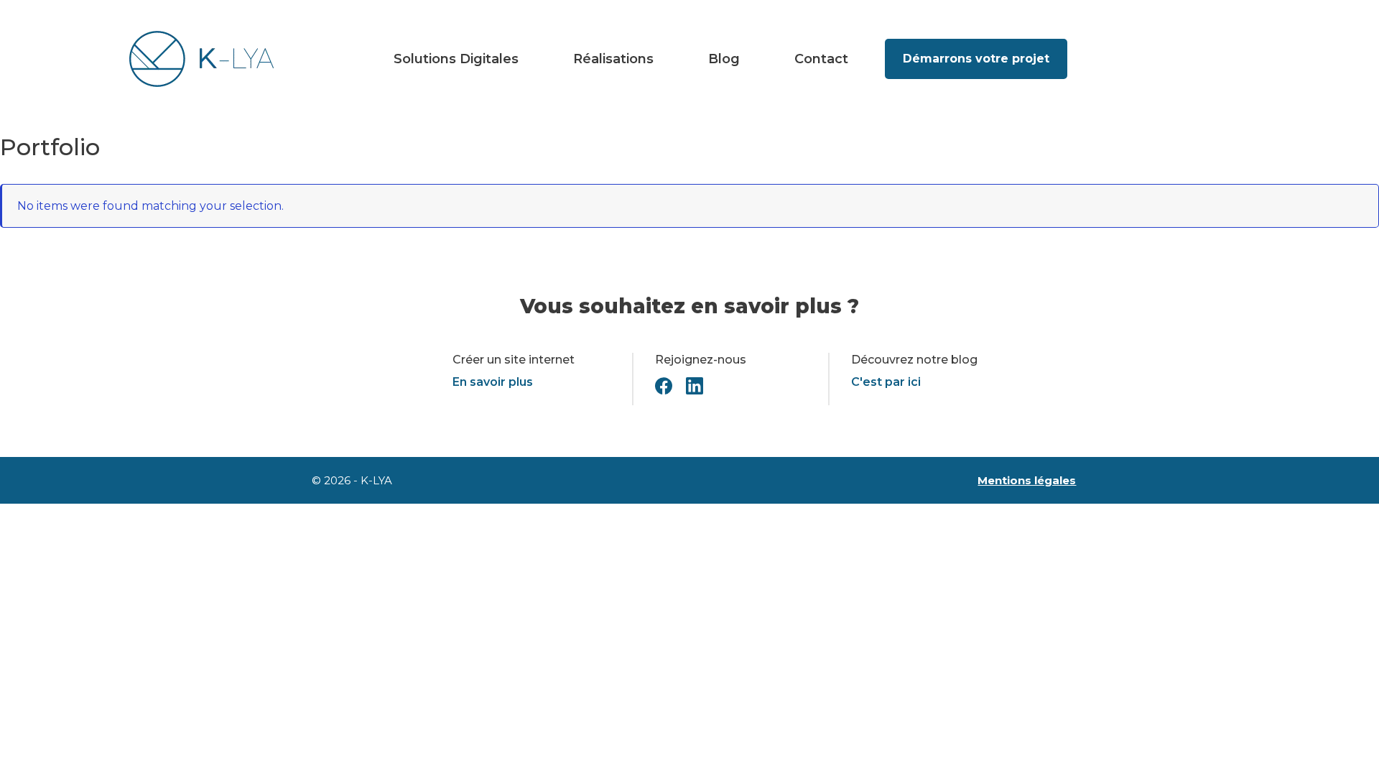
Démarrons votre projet (976, 58)
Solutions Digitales (456, 59)
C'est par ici (886, 382)
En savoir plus (492, 382)
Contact (821, 59)
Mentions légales (1027, 480)
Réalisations (613, 59)
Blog (724, 59)
